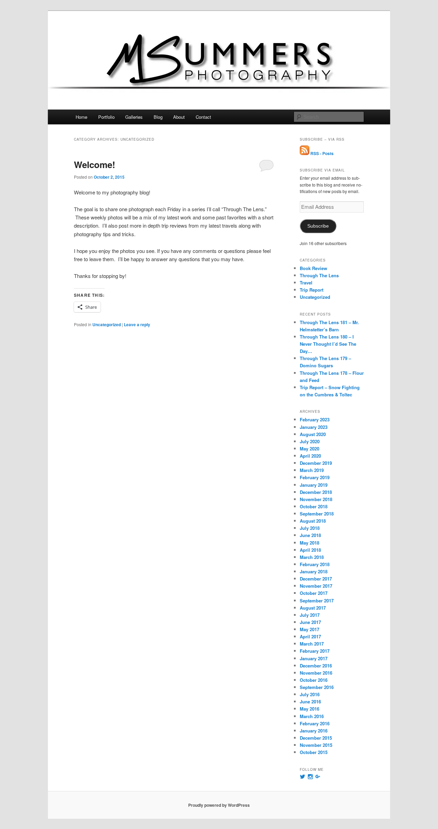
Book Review (313, 268)
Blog (158, 117)
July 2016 (310, 694)
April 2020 (310, 455)
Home (81, 117)
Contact (203, 117)
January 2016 (313, 730)
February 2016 (315, 723)
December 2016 (316, 665)
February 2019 (315, 477)
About (179, 117)
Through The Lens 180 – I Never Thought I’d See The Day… (328, 343)
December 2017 (316, 578)
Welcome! (94, 164)
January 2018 (313, 571)
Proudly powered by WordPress (219, 805)
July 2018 (310, 528)
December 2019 (316, 463)
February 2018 (315, 564)
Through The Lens (319, 275)
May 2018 (309, 542)
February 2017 (315, 651)
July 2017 (310, 615)
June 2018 (310, 535)
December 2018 (316, 492)
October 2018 (313, 506)
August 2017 (313, 607)
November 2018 (316, 499)
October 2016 (313, 680)
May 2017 (309, 629)
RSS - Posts (321, 153)
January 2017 (313, 658)
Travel (306, 282)
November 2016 (316, 672)
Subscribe (318, 226)
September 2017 (317, 600)
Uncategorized (106, 324)
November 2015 (316, 745)
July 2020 (310, 441)
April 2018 (310, 550)
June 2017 (310, 622)
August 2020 (313, 434)
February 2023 (315, 419)
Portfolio (106, 117)
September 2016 (317, 687)
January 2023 (313, 427)
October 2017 (313, 593)
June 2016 (310, 701)
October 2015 (313, 752)
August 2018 (313, 521)
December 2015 (316, 738)
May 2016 (309, 708)
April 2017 (310, 636)
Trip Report (311, 289)
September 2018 (317, 513)
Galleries (134, 117)
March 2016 (312, 716)
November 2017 (316, 586)
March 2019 (312, 470)
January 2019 (313, 485)
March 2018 (312, 557)
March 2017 (312, 643)
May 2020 (309, 448)
